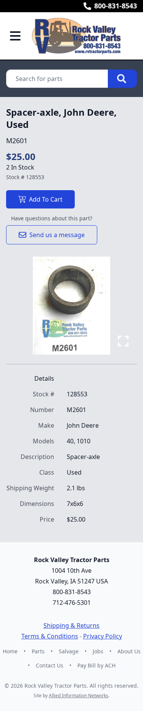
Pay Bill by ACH (96, 665)
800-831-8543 (115, 5)
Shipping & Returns (71, 625)
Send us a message (57, 235)
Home (10, 651)
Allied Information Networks (78, 695)
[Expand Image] (123, 341)
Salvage (69, 651)
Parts (38, 651)
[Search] (122, 78)
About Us (129, 651)
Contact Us (49, 665)
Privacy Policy (102, 636)
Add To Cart (46, 199)
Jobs (98, 651)
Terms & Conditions (49, 636)
